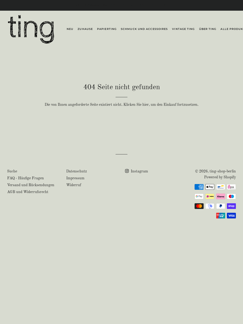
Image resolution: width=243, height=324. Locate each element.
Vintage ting (183, 29)
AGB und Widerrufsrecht (27, 192)
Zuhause (85, 29)
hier (145, 105)
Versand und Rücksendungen (30, 185)
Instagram (139, 171)
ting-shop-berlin (223, 171)
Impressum (75, 178)
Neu (70, 29)
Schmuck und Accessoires (144, 29)
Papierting (107, 29)
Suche (12, 171)
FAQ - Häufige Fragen (25, 178)
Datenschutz (76, 171)
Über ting (207, 29)
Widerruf (73, 185)
